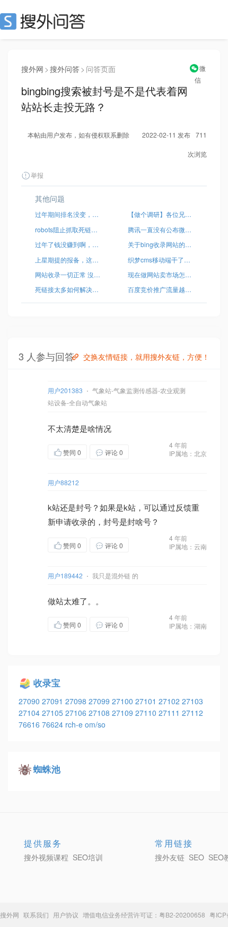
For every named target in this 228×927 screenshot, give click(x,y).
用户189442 (65, 575)
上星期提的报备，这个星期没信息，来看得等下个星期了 (67, 259)
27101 (147, 701)
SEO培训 (88, 857)
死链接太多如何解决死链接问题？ (67, 289)
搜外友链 (170, 857)
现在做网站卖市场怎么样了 (160, 274)
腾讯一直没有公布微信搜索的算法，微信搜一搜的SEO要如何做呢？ (160, 229)
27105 (53, 712)
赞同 (72, 452)
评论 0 (114, 452)
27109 (123, 712)
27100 (123, 701)
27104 (30, 712)
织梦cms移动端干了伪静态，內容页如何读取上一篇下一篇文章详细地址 (160, 259)
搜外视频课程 (46, 857)
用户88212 (63, 482)
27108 (100, 712)
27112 (192, 712)
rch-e (75, 724)
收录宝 (46, 682)
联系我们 (36, 914)
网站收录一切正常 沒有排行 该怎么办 (67, 274)
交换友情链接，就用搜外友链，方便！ (146, 356)
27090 (30, 701)
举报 (37, 174)
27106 (77, 712)
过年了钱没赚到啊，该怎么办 (67, 244)
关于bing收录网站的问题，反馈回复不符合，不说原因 (160, 244)
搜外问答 (65, 68)
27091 (53, 701)
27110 (147, 712)
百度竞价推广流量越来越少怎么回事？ (160, 289)
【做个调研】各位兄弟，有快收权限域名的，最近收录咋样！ (160, 214)
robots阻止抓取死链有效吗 (67, 229)
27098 (77, 701)
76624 (53, 724)
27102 (170, 701)
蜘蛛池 (46, 768)
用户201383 (65, 390)
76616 (30, 724)
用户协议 (65, 914)
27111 (170, 712)
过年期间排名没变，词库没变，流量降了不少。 (67, 214)
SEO (45, 21)
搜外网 (32, 68)
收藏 (150, 452)
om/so (95, 724)
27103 (192, 701)
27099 (100, 701)
